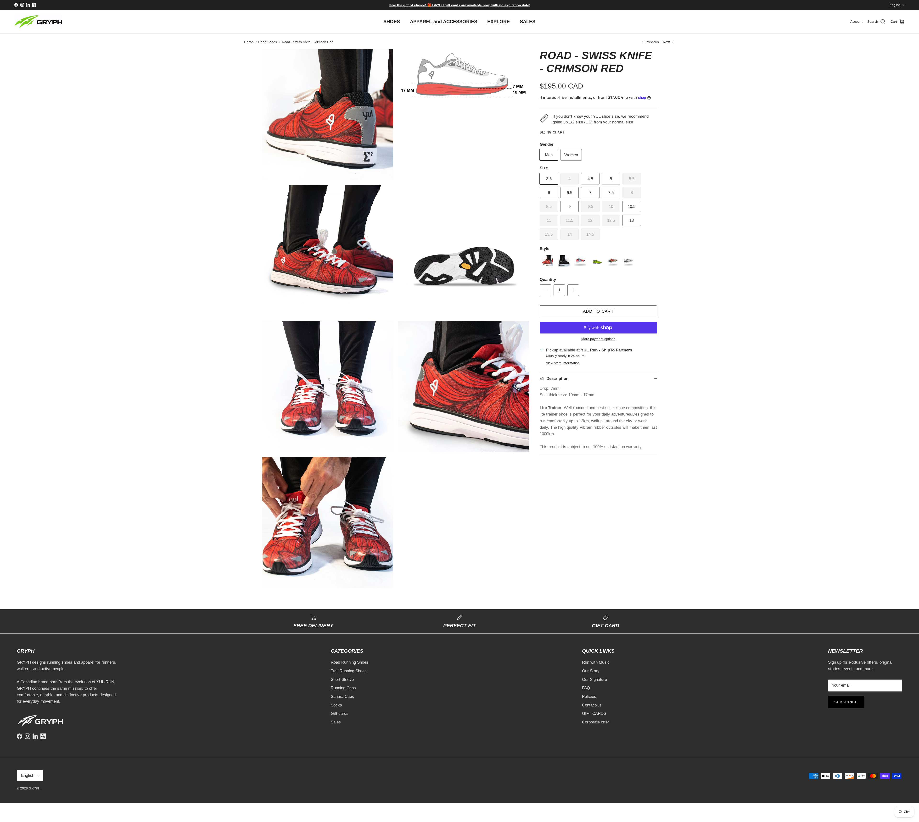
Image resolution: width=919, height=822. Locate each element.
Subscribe (459, 431)
